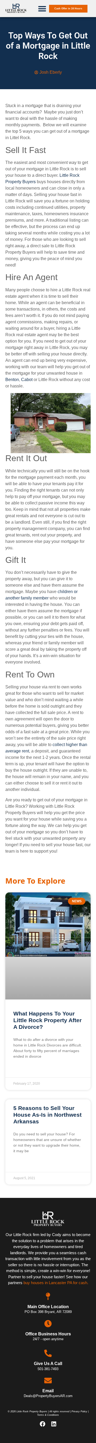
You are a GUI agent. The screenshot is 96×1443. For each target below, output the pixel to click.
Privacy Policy (79, 1411)
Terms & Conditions (48, 1415)
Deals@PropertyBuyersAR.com (48, 1396)
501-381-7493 (48, 1369)
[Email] (48, 1380)
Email (48, 1391)
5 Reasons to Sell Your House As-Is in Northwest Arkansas (47, 1114)
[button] (42, 8)
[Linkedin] (53, 1424)
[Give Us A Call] (48, 1353)
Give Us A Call (48, 1363)
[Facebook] (42, 1424)
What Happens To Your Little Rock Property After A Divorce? (47, 1020)
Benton (12, 379)
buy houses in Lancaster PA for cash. (55, 1282)
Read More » (24, 1070)
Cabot (27, 379)
